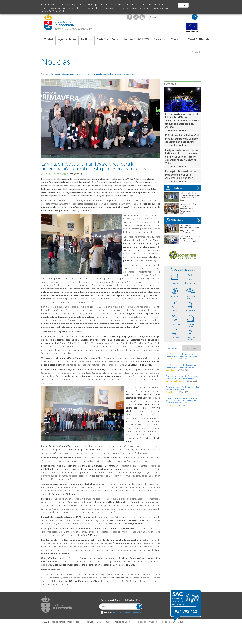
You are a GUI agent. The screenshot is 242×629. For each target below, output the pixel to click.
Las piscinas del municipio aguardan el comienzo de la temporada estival (182, 366)
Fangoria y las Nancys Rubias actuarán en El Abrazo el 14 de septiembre (182, 377)
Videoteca (177, 220)
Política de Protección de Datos (126, 612)
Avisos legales (103, 621)
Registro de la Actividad (172, 621)
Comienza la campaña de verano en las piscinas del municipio (182, 388)
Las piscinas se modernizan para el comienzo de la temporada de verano (181, 355)
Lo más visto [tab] (173, 348)
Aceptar (183, 5)
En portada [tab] (191, 348)
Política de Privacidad (146, 621)
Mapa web (88, 621)
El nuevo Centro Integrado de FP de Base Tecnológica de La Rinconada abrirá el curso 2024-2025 (181, 400)
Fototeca (176, 187)
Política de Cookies (123, 621)
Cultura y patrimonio (54, 174)
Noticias (44, 74)
